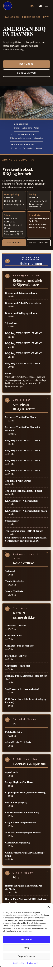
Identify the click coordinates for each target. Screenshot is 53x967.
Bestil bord (26, 64)
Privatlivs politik (32, 963)
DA (32, 6)
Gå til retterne (38, 243)
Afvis (26, 947)
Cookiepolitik (18, 963)
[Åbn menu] (46, 6)
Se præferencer (26, 956)
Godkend (26, 939)
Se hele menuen (26, 73)
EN (40, 6)
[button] (48, 906)
